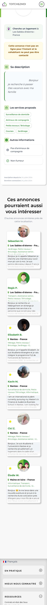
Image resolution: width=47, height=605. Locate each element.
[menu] (41, 4)
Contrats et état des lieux (16, 602)
